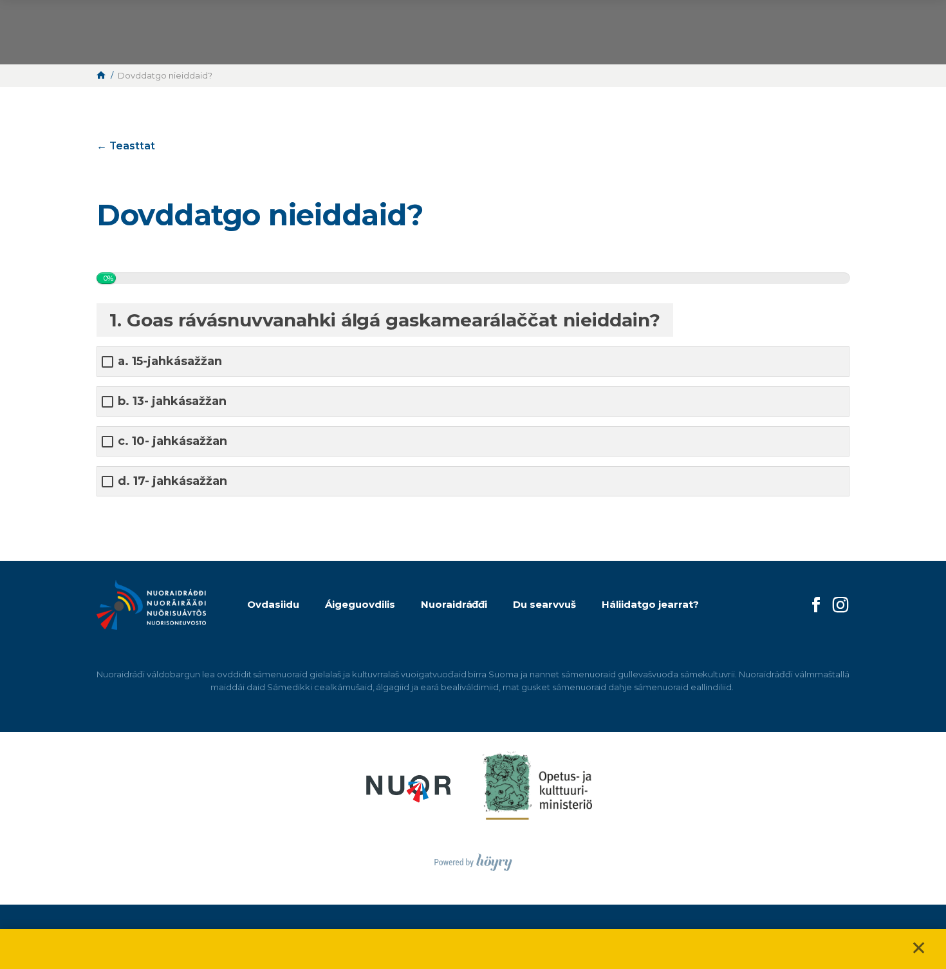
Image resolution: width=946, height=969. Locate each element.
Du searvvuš (544, 604)
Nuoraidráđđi (454, 604)
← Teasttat (126, 146)
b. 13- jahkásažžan (172, 401)
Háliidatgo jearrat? (650, 604)
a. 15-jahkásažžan (170, 361)
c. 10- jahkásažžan (172, 441)
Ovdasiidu (273, 604)
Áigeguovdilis (360, 604)
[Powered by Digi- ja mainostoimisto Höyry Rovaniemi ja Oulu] (473, 858)
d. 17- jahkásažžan (172, 481)
